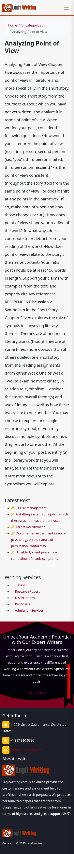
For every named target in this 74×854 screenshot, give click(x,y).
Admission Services (29, 610)
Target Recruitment (30, 527)
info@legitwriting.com (26, 750)
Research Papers (27, 591)
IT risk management (32, 508)
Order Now (37, 692)
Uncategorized (32, 25)
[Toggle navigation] (66, 7)
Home (12, 25)
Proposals (22, 604)
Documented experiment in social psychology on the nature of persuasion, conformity (38, 539)
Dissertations (25, 598)
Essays (20, 585)
